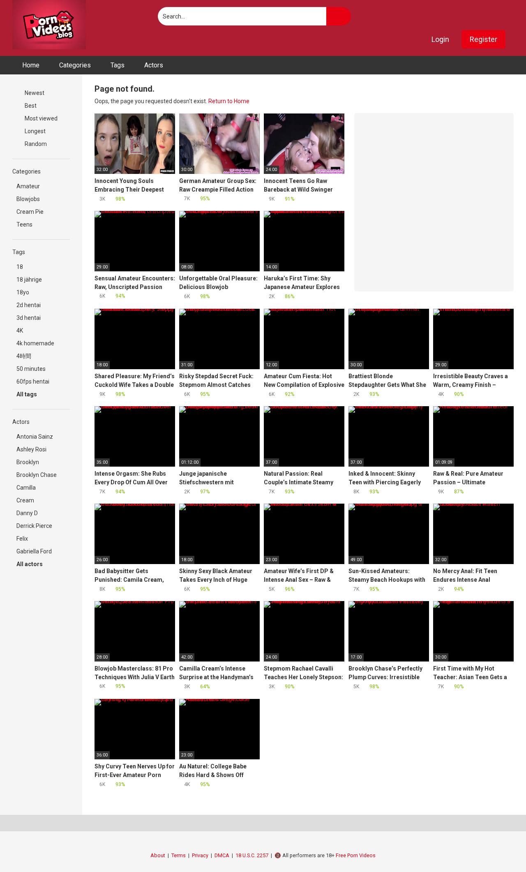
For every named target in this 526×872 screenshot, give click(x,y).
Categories (75, 65)
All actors (30, 564)
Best (30, 105)
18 (19, 267)
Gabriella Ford (34, 551)
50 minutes (31, 368)
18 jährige (29, 279)
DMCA (222, 855)
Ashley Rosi (31, 449)
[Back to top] (499, 847)
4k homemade (35, 343)
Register (483, 39)
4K (19, 330)
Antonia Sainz (34, 436)
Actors (153, 65)
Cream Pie (30, 211)
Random (35, 144)
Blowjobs (28, 199)
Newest (33, 93)
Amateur (28, 186)
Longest (34, 131)
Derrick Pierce (34, 526)
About (157, 855)
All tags (27, 394)
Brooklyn (27, 462)
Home (30, 65)
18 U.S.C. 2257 (251, 855)
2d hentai (28, 305)
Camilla (26, 487)
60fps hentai (32, 381)
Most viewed (40, 118)
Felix (22, 538)
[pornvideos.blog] (49, 24)
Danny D (27, 513)
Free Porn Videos (356, 855)
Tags (118, 65)
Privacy (200, 855)
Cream (25, 500)
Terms (178, 855)
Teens (24, 224)
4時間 (23, 356)
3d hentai (28, 318)
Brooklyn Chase (36, 475)
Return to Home (228, 101)
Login (440, 39)
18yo (22, 292)
